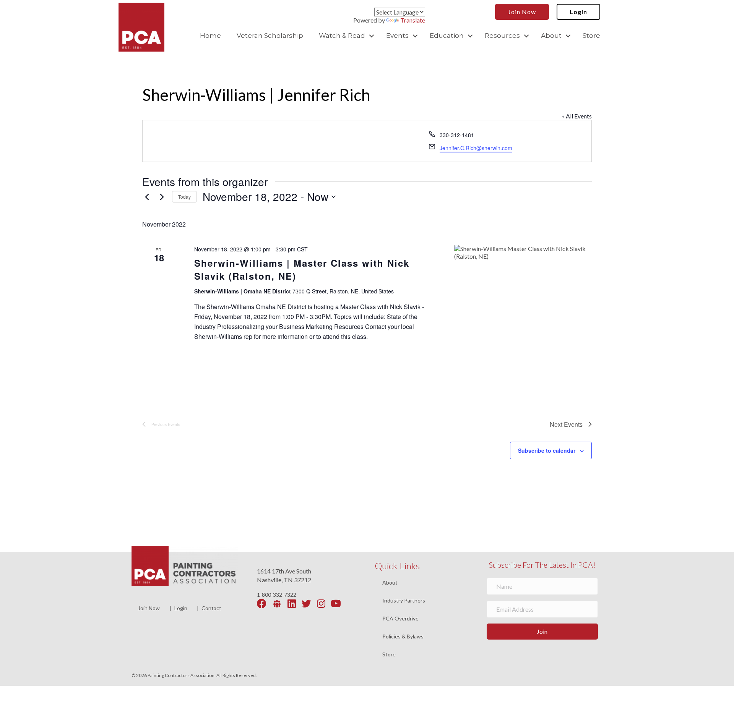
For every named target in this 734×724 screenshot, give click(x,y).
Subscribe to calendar (546, 450)
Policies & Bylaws (403, 637)
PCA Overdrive (400, 619)
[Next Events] (161, 196)
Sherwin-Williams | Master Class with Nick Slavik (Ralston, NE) (301, 269)
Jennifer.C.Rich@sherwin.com (476, 148)
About (551, 35)
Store (591, 35)
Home (210, 35)
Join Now (149, 608)
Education (447, 35)
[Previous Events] (146, 196)
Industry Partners (403, 601)
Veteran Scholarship (270, 35)
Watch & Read (342, 35)
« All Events (577, 116)
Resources (502, 35)
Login (180, 608)
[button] (371, 35)
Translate (412, 20)
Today (184, 196)
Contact (211, 608)
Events (397, 35)
